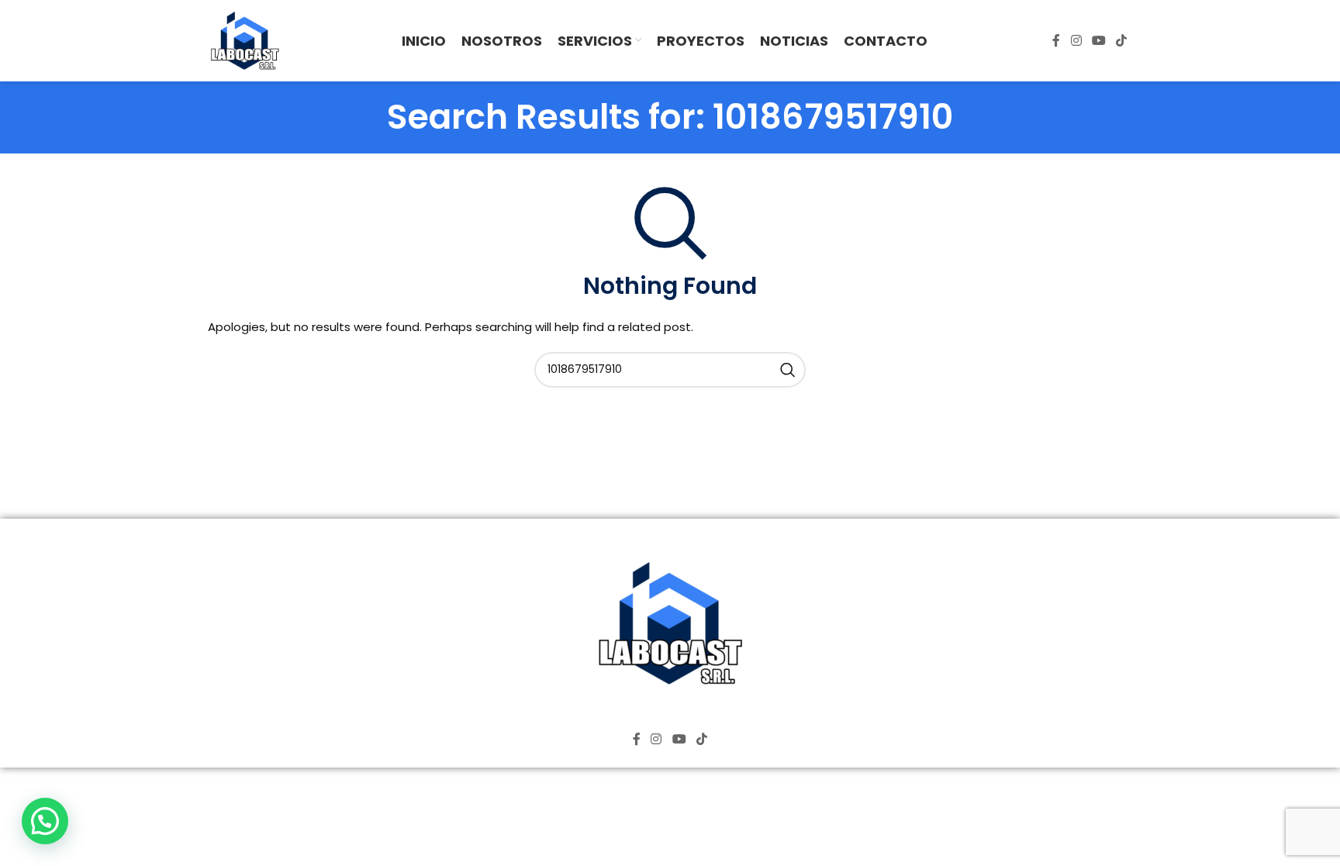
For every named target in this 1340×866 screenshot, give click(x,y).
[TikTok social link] (1121, 41)
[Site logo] (244, 40)
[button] (45, 821)
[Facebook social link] (1056, 41)
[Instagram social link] (1075, 41)
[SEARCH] (788, 370)
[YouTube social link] (1098, 41)
